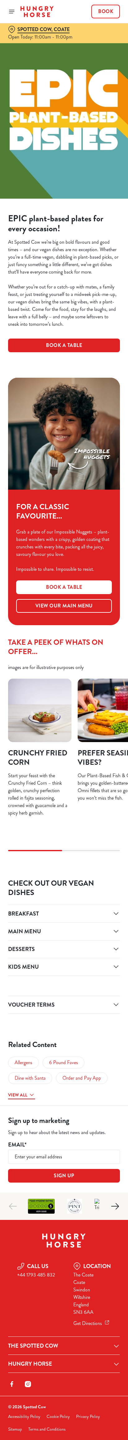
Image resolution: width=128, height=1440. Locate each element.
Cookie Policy (58, 1416)
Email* (17, 1144)
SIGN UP (64, 1175)
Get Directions (87, 1323)
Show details (94, 792)
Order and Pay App (81, 1078)
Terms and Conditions (47, 1429)
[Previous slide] (13, 1206)
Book (105, 11)
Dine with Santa (30, 1078)
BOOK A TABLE (64, 345)
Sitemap (15, 1429)
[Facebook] (12, 1384)
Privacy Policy (88, 1416)
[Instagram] (28, 1384)
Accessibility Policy (24, 1416)
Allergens (23, 1062)
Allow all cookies (64, 812)
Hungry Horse (30, 1364)
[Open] (12, 11)
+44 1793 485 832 (36, 1274)
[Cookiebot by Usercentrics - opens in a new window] (93, 602)
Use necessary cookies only (64, 832)
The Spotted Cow (33, 1346)
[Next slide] (115, 1206)
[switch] (112, 729)
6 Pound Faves (63, 1062)
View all (17, 1095)
